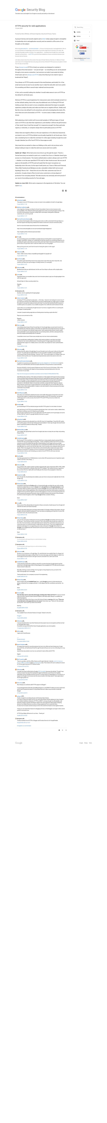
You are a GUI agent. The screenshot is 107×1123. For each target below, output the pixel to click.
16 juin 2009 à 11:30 (22, 204)
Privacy (86, 743)
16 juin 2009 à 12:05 (22, 255)
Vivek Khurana (20, 392)
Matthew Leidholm (22, 207)
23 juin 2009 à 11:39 (22, 558)
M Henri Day (20, 483)
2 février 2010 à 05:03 (22, 656)
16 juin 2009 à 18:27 (22, 426)
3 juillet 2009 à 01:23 (22, 576)
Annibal (19, 404)
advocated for (24, 48)
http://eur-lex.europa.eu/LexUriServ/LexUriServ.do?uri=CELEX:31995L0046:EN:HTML (38, 373)
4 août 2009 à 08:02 (22, 618)
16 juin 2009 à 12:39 (22, 358)
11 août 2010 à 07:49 (22, 679)
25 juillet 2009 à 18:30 (22, 607)
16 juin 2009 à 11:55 (22, 233)
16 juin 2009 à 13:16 (22, 389)
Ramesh (19, 593)
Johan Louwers (21, 298)
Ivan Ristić (19, 259)
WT (18, 237)
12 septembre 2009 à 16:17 (24, 628)
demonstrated (34, 48)
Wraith (18, 456)
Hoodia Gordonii (21, 639)
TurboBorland (20, 438)
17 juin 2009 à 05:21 (22, 471)
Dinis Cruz (19, 682)
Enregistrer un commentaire (24, 725)
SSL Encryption (42, 671)
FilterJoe (19, 325)
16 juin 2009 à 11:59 (22, 248)
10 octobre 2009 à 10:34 (23, 641)
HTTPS (32, 54)
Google (81, 743)
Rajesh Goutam (21, 644)
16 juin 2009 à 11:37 (22, 216)
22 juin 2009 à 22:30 (22, 541)
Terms (90, 743)
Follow (83, 53)
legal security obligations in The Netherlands (48, 363)
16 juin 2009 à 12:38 (22, 346)
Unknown (19, 251)
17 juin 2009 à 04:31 (22, 461)
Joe (18, 503)
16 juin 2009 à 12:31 (22, 271)
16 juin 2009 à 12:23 (22, 264)
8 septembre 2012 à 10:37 (23, 722)
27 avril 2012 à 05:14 (22, 693)
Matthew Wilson (21, 429)
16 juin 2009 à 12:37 (22, 322)
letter (44, 39)
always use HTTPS (33, 75)
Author (19, 631)
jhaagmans (20, 475)
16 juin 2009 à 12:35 (22, 295)
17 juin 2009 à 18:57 (22, 500)
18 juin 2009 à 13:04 (22, 534)
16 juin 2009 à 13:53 (22, 401)
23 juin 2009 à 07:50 (22, 548)
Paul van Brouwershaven (23, 219)
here (20, 185)
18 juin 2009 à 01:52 (22, 514)
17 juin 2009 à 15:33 (22, 480)
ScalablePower (21, 561)
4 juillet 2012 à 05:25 (22, 715)
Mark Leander (20, 659)
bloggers (19, 615)
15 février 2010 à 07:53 (23, 666)
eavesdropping (37, 662)
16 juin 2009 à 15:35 (22, 416)
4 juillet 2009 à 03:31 (22, 589)
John (18, 274)
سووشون (19, 696)
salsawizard (20, 200)
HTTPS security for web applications (30, 26)
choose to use (23, 67)
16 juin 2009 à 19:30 (22, 453)
